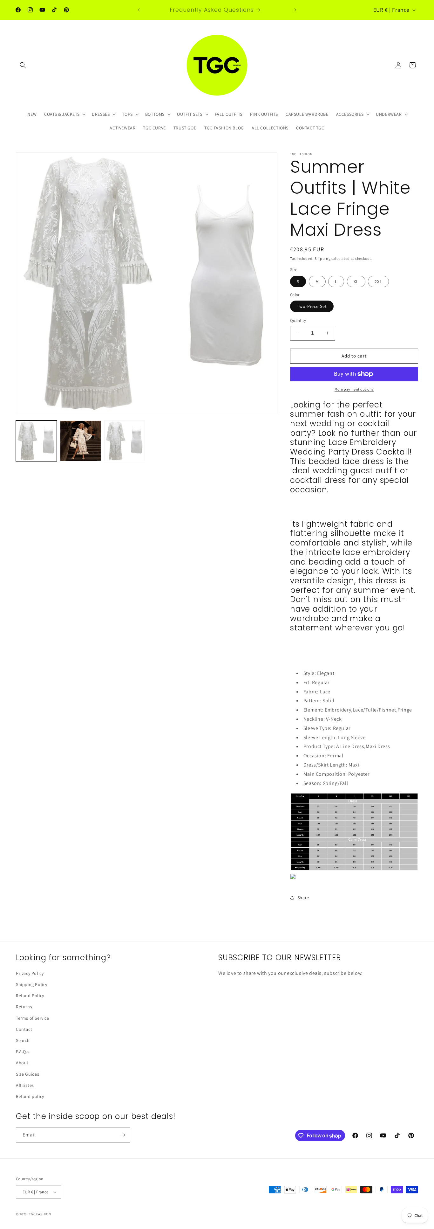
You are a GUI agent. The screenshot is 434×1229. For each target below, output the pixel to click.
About (22, 1063)
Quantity (298, 320)
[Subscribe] (123, 1135)
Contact (24, 1029)
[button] (23, 65)
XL (356, 281)
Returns (24, 1007)
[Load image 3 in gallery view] (124, 441)
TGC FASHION (40, 1214)
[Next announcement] (295, 10)
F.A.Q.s (22, 1051)
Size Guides (27, 1074)
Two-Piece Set (312, 306)
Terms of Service (32, 1018)
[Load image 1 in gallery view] (36, 441)
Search (23, 1040)
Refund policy (30, 1096)
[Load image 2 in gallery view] (80, 441)
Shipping (323, 258)
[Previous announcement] (139, 10)
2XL (378, 281)
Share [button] (303, 897)
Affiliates (25, 1085)
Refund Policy (30, 996)
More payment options (354, 389)
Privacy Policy (30, 973)
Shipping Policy (31, 984)
